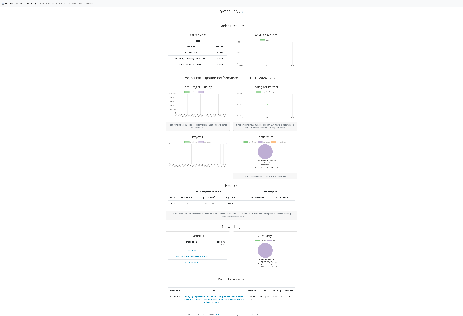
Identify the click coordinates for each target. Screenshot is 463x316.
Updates (72, 3)
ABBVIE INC (192, 250)
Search (81, 3)
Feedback (90, 3)
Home (41, 3)
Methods (50, 3)
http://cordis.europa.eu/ (223, 315)
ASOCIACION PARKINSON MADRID (192, 256)
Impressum (281, 315)
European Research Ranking (20, 3)
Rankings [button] (60, 3)
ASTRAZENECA (191, 262)
